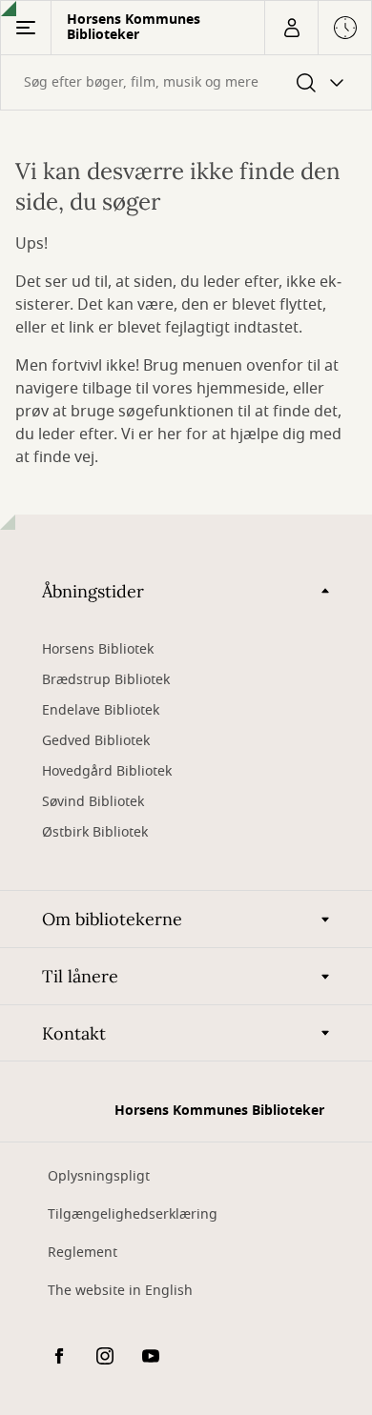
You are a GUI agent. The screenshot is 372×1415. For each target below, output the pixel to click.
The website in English (120, 1291)
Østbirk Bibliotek (95, 832)
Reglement (82, 1253)
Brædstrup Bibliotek (106, 680)
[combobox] (186, 82)
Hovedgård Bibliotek (107, 771)
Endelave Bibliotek (100, 710)
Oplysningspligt (99, 1176)
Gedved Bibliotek (96, 741)
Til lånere (80, 976)
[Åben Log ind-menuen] (291, 27)
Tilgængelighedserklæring (132, 1214)
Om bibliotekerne (112, 919)
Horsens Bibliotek (98, 649)
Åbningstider (93, 591)
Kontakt (74, 1033)
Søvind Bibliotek (93, 802)
